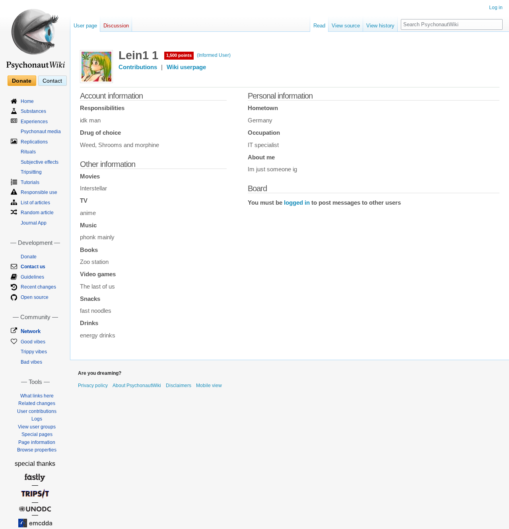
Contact (52, 81)
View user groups (37, 427)
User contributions (36, 411)
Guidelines (32, 277)
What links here (37, 396)
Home (27, 101)
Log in (496, 7)
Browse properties (36, 450)
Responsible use (39, 192)
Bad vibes (31, 362)
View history (380, 26)
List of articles (35, 202)
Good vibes (33, 342)
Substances (33, 111)
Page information (36, 442)
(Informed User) (214, 55)
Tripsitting (31, 172)
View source (346, 26)
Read (319, 26)
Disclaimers (178, 385)
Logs (36, 419)
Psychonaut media (41, 131)
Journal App (34, 223)
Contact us (33, 266)
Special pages (36, 434)
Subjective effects (39, 162)
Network (31, 331)
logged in (297, 203)
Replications (34, 142)
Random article (37, 212)
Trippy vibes (34, 352)
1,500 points (179, 55)
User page (85, 26)
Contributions (138, 67)
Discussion (116, 26)
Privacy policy (93, 385)
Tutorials (30, 182)
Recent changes (38, 287)
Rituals (28, 152)
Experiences (34, 121)
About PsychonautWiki (137, 385)
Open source (35, 297)
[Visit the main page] (35, 36)
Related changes (36, 403)
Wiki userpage (186, 67)
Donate (21, 81)
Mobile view (209, 385)
